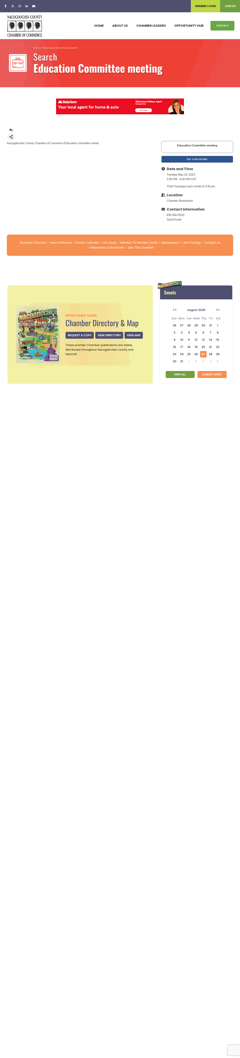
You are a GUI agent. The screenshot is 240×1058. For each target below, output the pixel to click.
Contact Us (212, 242)
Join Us (230, 6)
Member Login (205, 6)
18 (188, 347)
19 (196, 347)
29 (217, 354)
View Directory (109, 335)
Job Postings (192, 242)
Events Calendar (87, 242)
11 (189, 340)
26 (196, 354)
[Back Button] (121, 130)
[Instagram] (19, 6)
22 (217, 347)
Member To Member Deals (138, 242)
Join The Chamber (141, 247)
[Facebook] (5, 6)
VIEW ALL (180, 374)
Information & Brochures (107, 247)
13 (203, 340)
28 (210, 354)
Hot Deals (109, 242)
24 (182, 354)
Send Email (174, 219)
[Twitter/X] (12, 6)
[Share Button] (11, 137)
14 (210, 340)
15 (217, 340)
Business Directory (33, 242)
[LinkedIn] (27, 6)
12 (196, 340)
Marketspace (170, 242)
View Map (134, 335)
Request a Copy (80, 335)
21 (210, 347)
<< (175, 309)
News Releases (61, 242)
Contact (222, 25)
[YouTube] (34, 6)
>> (218, 309)
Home (37, 48)
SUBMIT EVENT (212, 374)
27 (203, 354)
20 (203, 347)
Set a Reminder (197, 159)
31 (181, 361)
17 (181, 347)
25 (189, 354)
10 (181, 340)
